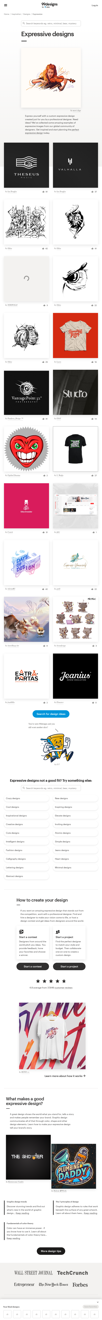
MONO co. (25, 1072)
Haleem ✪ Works (60, 1190)
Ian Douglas (12, 191)
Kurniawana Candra (16, 1181)
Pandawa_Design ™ (15, 418)
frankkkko (11, 702)
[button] (98, 1302)
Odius (10, 248)
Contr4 (10, 532)
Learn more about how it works (63, 1075)
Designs (27, 14)
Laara (59, 361)
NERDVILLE (13, 305)
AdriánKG (11, 588)
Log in (95, 5)
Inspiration (16, 14)
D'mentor (60, 702)
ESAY (59, 418)
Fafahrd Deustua (14, 475)
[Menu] (5, 5)
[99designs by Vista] (49, 5)
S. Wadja (60, 475)
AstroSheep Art (13, 645)
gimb (58, 588)
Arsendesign (61, 645)
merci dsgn (77, 110)
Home (7, 14)
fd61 (58, 532)
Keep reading (22, 1213)
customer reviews (64, 987)
